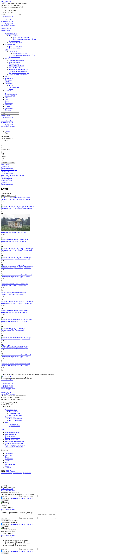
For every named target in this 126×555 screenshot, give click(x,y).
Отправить (5, 500)
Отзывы (7, 82)
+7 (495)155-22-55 (7, 16)
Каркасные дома (14, 41)
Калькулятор (9, 78)
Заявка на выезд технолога (18, 74)
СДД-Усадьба (10, 471)
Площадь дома (6, 140)
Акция (3, 153)
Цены (7, 76)
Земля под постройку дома (18, 71)
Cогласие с (18, 498)
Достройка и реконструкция (18, 69)
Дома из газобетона (15, 46)
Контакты (8, 90)
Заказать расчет (6, 30)
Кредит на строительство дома (19, 73)
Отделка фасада (14, 64)
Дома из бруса (13, 35)
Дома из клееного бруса (21, 37)
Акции (11, 85)
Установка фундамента (16, 60)
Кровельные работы (15, 62)
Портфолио (8, 80)
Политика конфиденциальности (11, 473)
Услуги (7, 58)
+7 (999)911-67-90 (7, 23)
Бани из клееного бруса (20, 53)
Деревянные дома (11, 34)
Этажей (3, 157)
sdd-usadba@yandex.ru (8, 25)
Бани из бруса (13, 51)
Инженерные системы (16, 66)
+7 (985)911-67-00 (7, 21)
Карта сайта (27, 473)
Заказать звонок (6, 28)
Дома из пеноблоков (15, 48)
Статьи (11, 89)
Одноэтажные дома (15, 42)
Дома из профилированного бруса (24, 39)
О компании (9, 83)
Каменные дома (10, 44)
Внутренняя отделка (15, 67)
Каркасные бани (14, 57)
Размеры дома (5, 149)
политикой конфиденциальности (22, 498)
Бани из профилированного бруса (24, 55)
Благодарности (14, 87)
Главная (7, 131)
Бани (6, 50)
